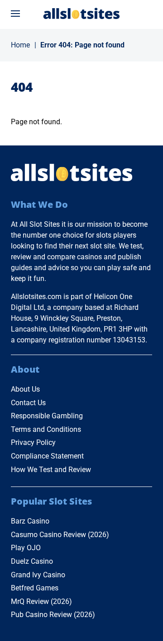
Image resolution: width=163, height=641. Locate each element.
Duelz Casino (32, 561)
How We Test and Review (51, 469)
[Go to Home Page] (81, 13)
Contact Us (28, 402)
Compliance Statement (47, 456)
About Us (25, 389)
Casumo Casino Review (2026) (60, 534)
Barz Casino (30, 521)
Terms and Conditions (46, 429)
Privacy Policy (33, 442)
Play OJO (26, 547)
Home (20, 45)
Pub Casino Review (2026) (53, 614)
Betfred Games (34, 588)
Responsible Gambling (47, 416)
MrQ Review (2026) (41, 601)
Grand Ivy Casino (38, 575)
